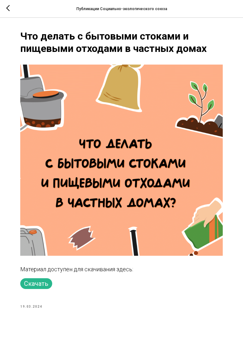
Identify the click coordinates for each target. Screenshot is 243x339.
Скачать (36, 283)
